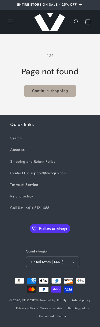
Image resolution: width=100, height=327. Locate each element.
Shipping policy (78, 308)
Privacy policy (25, 308)
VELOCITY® (30, 300)
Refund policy (21, 196)
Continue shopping (50, 91)
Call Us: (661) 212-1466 (29, 207)
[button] (10, 22)
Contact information (52, 316)
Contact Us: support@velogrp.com (38, 173)
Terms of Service (24, 184)
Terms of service (51, 308)
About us (17, 149)
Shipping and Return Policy (33, 161)
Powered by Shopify (53, 300)
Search (16, 138)
